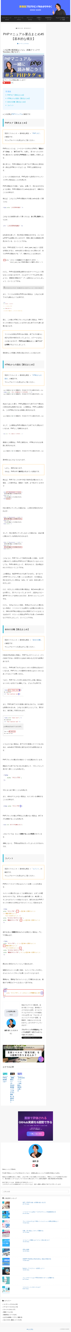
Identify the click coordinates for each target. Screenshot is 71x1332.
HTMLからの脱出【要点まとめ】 (18, 98)
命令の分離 (37, 640)
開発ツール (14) (8, 1312)
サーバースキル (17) (9, 1309)
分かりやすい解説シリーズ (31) (12, 1320)
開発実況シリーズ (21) (10, 1315)
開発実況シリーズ (49, 18)
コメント (10, 105)
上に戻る (30, 1329)
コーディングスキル (7, 18)
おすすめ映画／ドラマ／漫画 (63, 18)
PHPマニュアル (17, 114)
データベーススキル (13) (10, 1307)
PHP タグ (36, 133)
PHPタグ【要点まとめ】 (16, 95)
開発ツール (39, 18)
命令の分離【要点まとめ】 (16, 102)
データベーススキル (19, 18)
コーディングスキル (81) (10, 1304)
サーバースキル (30, 18)
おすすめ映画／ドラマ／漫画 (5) (12, 1317)
